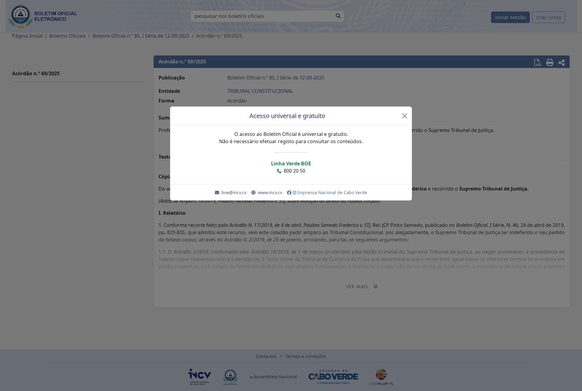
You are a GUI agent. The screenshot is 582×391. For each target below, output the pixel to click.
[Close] (405, 116)
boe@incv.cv (234, 192)
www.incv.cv (270, 192)
